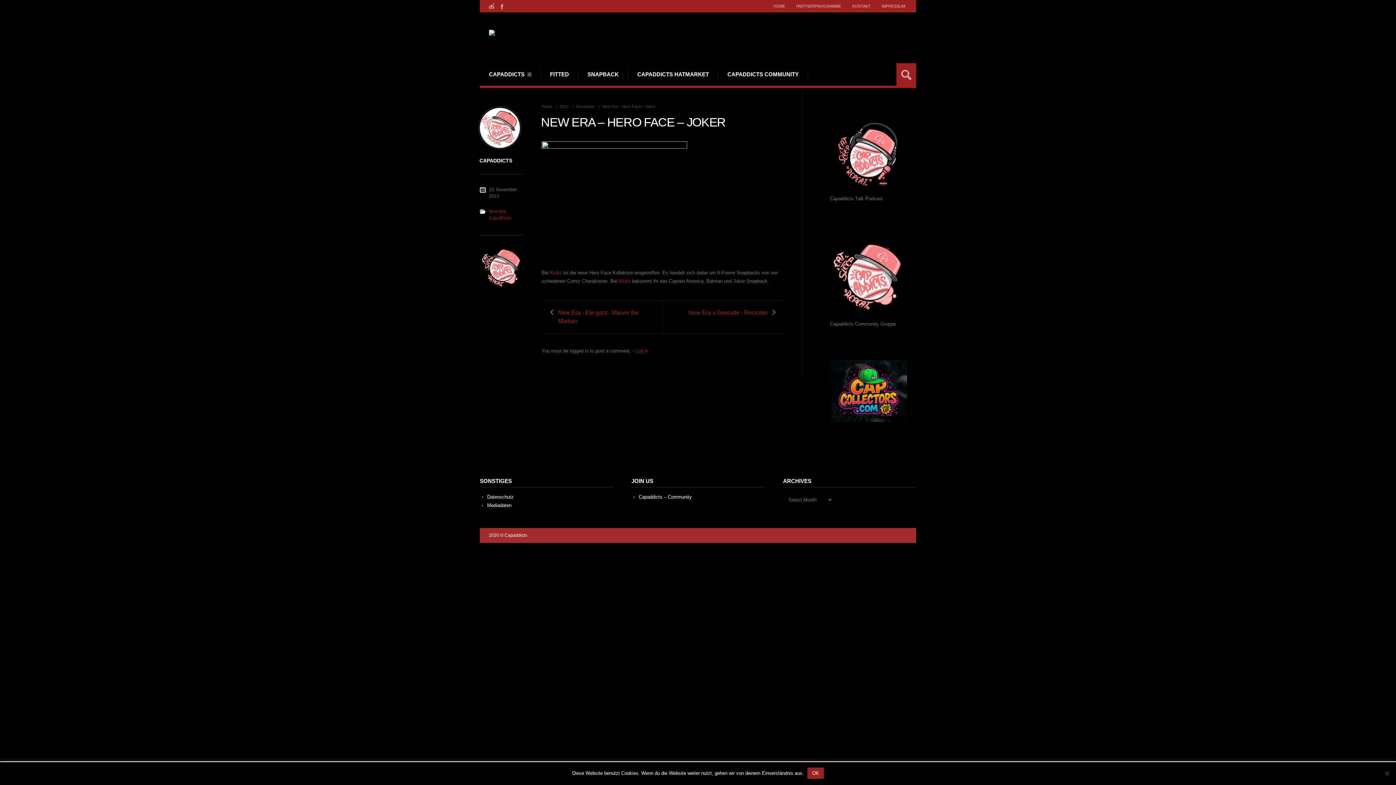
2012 (564, 106)
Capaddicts (507, 74)
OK (815, 773)
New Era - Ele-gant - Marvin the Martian (598, 317)
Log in (641, 351)
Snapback (603, 74)
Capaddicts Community (763, 74)
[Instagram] (492, 6)
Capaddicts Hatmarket (673, 74)
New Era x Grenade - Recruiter (728, 313)
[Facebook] (501, 6)
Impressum (893, 6)
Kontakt (861, 6)
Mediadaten (499, 505)
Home (779, 6)
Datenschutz (500, 497)
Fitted (559, 74)
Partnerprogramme (818, 6)
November (585, 106)
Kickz (556, 272)
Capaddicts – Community (665, 497)
